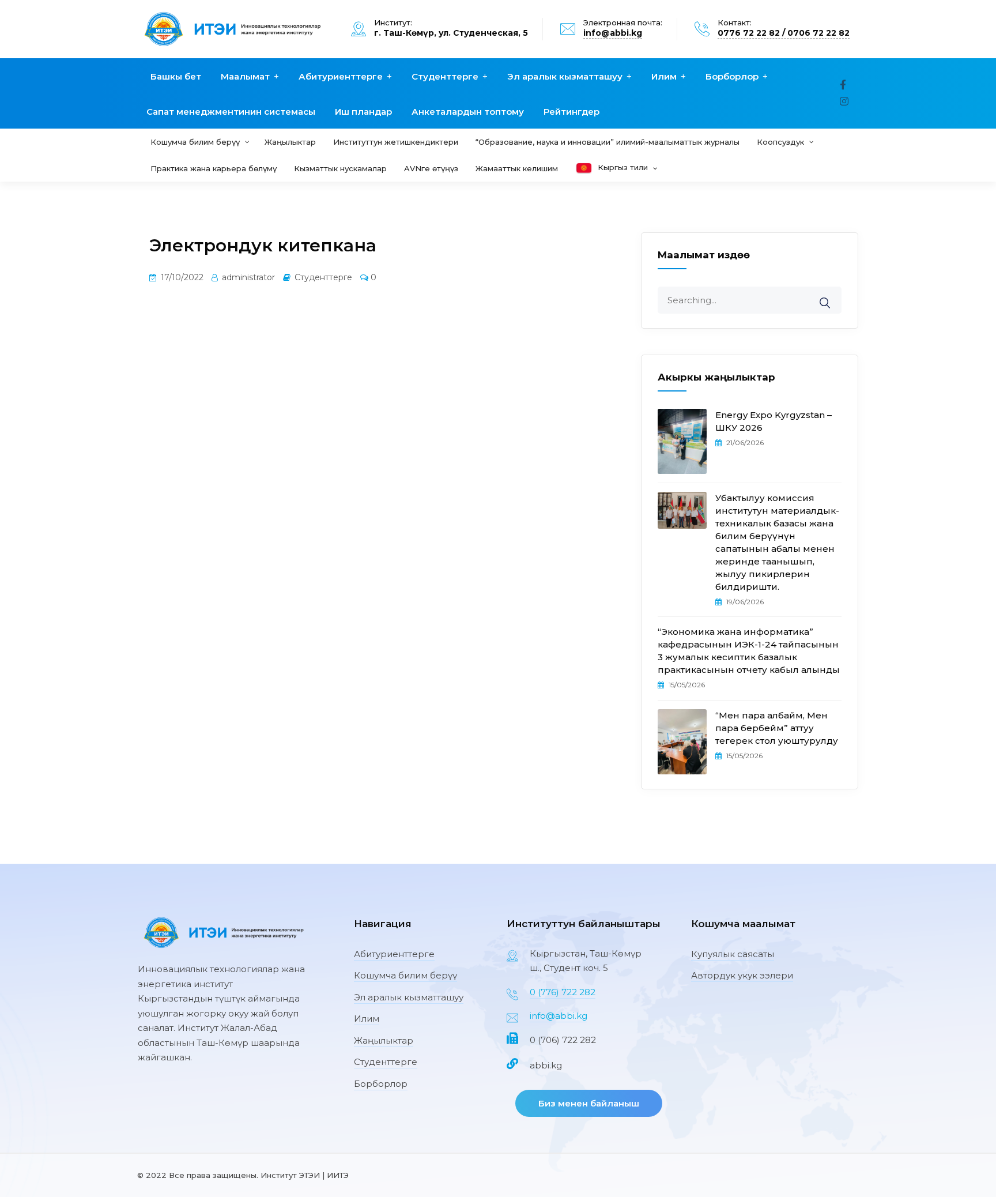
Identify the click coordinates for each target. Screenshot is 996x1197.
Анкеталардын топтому (468, 111)
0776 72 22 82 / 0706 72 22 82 (784, 33)
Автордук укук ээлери (742, 975)
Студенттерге (445, 76)
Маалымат (245, 76)
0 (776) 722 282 (562, 992)
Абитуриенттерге (341, 76)
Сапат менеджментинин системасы (230, 111)
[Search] (832, 294)
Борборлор (732, 76)
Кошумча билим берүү (405, 975)
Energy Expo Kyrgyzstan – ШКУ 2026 (773, 421)
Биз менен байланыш (588, 1103)
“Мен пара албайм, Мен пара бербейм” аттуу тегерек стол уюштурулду (776, 728)
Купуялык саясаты (732, 953)
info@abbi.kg (612, 33)
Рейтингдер (571, 111)
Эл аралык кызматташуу (564, 76)
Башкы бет (175, 76)
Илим (664, 76)
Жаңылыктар (383, 1040)
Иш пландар (363, 111)
